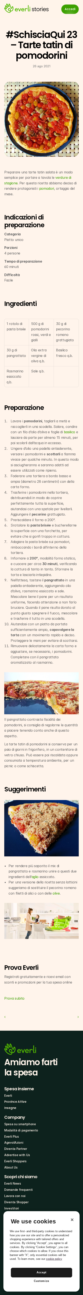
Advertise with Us (17, 1155)
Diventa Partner (15, 1149)
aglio (35, 877)
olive (56, 893)
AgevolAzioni (13, 1142)
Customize (41, 1281)
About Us (11, 1167)
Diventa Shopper (16, 1202)
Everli (8, 1095)
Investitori (11, 1208)
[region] (41, 1251)
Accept (41, 1272)
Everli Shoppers (15, 1161)
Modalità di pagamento (21, 1130)
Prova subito (14, 998)
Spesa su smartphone (20, 1124)
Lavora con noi (15, 1196)
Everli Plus (11, 1136)
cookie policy (54, 1258)
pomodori (46, 188)
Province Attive (15, 1101)
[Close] (72, 1219)
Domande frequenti (18, 1189)
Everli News (12, 1183)
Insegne (10, 1108)
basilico (69, 432)
